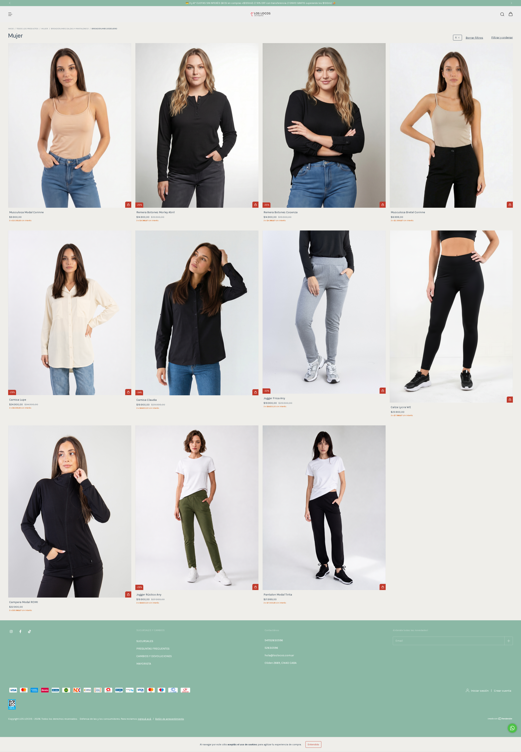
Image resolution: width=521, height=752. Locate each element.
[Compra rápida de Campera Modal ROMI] (128, 594)
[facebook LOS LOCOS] (20, 631)
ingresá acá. (144, 718)
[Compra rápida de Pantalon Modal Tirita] (383, 587)
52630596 (271, 648)
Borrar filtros (474, 37)
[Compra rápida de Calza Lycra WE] (510, 400)
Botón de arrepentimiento (169, 718)
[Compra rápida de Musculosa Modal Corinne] (128, 205)
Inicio (11, 28)
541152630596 (274, 640)
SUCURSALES (144, 641)
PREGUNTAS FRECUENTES (153, 648)
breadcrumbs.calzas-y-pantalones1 (70, 28)
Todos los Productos (27, 28)
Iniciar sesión (480, 690)
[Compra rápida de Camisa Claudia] (255, 392)
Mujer (44, 28)
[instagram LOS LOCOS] (11, 631)
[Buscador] (502, 14)
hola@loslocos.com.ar (279, 655)
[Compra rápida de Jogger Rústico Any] (255, 587)
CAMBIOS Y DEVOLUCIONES (154, 656)
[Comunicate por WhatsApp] (512, 728)
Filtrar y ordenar (502, 37)
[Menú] (10, 14)
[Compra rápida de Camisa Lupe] (128, 392)
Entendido (313, 744)
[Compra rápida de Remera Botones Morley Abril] (255, 205)
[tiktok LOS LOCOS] (29, 631)
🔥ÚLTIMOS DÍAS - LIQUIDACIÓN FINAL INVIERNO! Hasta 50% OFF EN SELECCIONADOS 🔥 (260, 3)
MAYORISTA (143, 663)
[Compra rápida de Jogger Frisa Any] (383, 391)
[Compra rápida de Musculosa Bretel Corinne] (510, 205)
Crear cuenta (502, 690)
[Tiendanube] (500, 719)
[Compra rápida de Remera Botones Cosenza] (383, 205)
